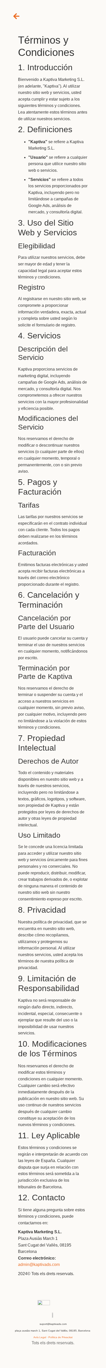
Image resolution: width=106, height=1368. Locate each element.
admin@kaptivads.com (39, 1264)
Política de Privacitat (60, 1337)
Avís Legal (39, 1337)
